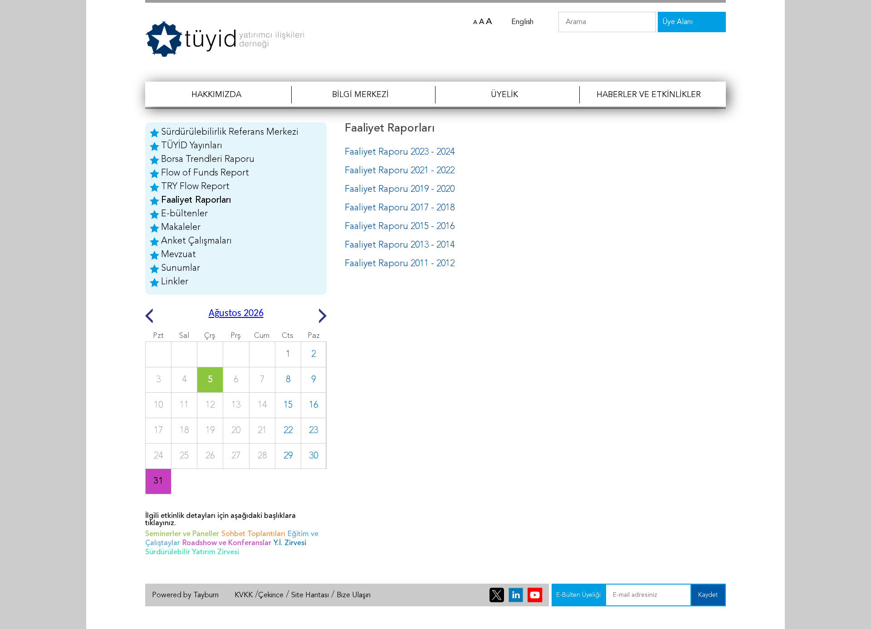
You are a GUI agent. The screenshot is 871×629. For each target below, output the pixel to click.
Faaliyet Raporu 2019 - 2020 (400, 189)
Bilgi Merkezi (360, 95)
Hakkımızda (216, 95)
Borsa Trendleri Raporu (207, 159)
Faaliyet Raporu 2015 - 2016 (400, 226)
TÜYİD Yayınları (191, 146)
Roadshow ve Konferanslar (226, 543)
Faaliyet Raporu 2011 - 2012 (400, 263)
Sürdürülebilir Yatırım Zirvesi (192, 552)
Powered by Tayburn (185, 595)
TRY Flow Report (195, 186)
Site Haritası (310, 595)
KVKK (244, 595)
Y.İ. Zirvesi (290, 543)
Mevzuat (178, 254)
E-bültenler (184, 214)
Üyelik (504, 95)
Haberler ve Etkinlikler (649, 95)
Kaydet (708, 595)
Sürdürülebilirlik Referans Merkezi (229, 132)
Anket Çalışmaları (196, 241)
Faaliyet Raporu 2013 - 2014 (400, 245)
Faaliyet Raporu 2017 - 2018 (400, 208)
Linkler (174, 282)
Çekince (271, 595)
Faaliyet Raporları (196, 200)
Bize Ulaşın (354, 595)
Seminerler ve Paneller (182, 534)
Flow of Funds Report (205, 173)
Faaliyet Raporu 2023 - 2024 (400, 152)
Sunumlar (180, 268)
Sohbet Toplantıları (253, 534)
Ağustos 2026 (236, 313)
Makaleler (181, 227)
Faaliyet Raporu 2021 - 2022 (400, 171)
